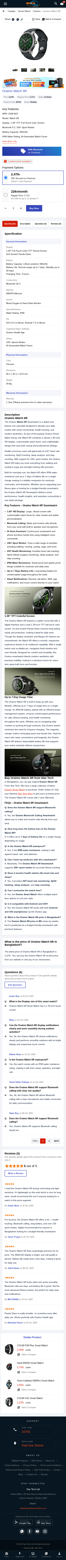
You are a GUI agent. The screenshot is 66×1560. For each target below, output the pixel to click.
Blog (20, 1474)
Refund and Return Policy (18, 1470)
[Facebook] (30, 1531)
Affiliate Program (20, 1460)
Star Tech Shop (25, 793)
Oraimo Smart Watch (15, 789)
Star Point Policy (42, 1470)
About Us (50, 1460)
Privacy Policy (30, 1465)
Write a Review (15, 1173)
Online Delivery (12, 1465)
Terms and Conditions (50, 1465)
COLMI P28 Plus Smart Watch (32, 1345)
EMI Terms (36, 1460)
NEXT (56, 1141)
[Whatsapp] (22, 1531)
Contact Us (31, 1474)
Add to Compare (51, 19)
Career (57, 1470)
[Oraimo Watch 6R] (33, 44)
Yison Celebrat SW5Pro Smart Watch (35, 1380)
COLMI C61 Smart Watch (30, 1398)
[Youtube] (37, 1531)
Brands (44, 1474)
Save (36, 19)
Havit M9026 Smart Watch (30, 1363)
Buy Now (34, 208)
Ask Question (15, 985)
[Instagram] (45, 1531)
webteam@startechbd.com (33, 1508)
